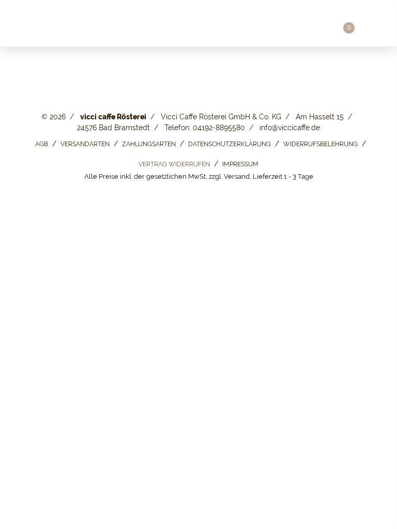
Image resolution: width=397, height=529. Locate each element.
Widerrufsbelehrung (320, 144)
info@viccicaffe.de (289, 127)
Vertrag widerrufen (174, 164)
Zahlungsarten (149, 144)
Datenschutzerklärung (229, 144)
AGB (41, 144)
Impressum (240, 164)
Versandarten (85, 144)
